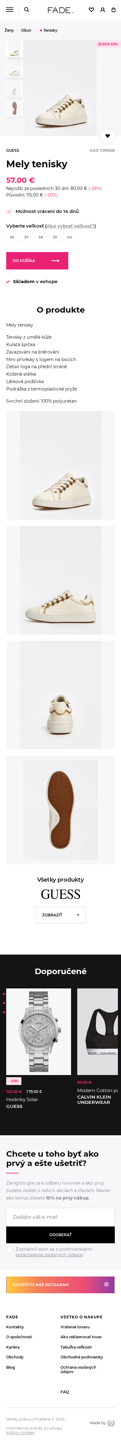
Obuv (26, 30)
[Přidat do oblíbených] (108, 136)
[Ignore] (60, 1258)
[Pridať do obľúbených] (63, 996)
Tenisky (50, 30)
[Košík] (113, 10)
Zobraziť (52, 915)
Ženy (9, 30)
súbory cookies (20, 1432)
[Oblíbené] (91, 10)
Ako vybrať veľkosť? (70, 226)
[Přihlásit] (102, 10)
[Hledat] (26, 10)
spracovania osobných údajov (49, 1255)
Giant (110, 1423)
